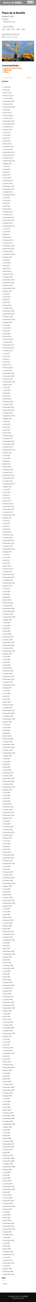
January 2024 (8, 149)
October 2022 (8, 192)
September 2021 (9, 226)
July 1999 (6, 909)
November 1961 (8, 1274)
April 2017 (6, 362)
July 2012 (6, 521)
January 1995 (7, 982)
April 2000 (6, 892)
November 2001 (8, 858)
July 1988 (6, 1130)
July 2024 (6, 132)
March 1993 (7, 1019)
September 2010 (9, 583)
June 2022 (7, 200)
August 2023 (7, 164)
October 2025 (8, 104)
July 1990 (6, 1073)
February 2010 (8, 603)
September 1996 (9, 954)
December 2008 (8, 642)
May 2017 (6, 359)
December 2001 (8, 855)
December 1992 (8, 1028)
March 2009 (7, 634)
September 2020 (9, 254)
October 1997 (8, 937)
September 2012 (9, 515)
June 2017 (6, 356)
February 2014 (8, 470)
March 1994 (7, 994)
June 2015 (6, 424)
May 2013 (6, 495)
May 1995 (6, 974)
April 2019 (6, 302)
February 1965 (8, 1271)
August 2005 (7, 756)
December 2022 (8, 186)
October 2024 (8, 127)
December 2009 (8, 608)
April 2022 (6, 206)
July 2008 (6, 657)
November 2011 (8, 543)
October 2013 (8, 481)
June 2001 (6, 866)
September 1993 (9, 1008)
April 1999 (6, 914)
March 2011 (7, 566)
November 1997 (8, 934)
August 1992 (7, 1036)
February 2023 (8, 181)
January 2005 (7, 776)
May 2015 (6, 427)
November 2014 (8, 444)
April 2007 (6, 699)
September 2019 (9, 288)
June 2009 (7, 625)
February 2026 (8, 96)
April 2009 (6, 631)
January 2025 (7, 118)
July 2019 (6, 294)
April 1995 (6, 977)
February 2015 (8, 436)
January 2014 (7, 472)
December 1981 (8, 1240)
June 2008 (7, 659)
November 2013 (8, 478)
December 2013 (8, 475)
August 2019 (7, 291)
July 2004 (6, 793)
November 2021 (8, 220)
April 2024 (6, 141)
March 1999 (7, 917)
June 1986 (6, 1172)
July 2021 (6, 229)
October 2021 (8, 223)
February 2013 (8, 504)
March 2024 (7, 144)
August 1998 (7, 926)
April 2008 (6, 665)
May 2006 (6, 730)
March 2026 (7, 93)
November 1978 (8, 1263)
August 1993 (7, 1011)
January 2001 (7, 875)
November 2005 (8, 747)
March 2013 (7, 501)
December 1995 (8, 968)
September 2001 (9, 863)
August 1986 (7, 1169)
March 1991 (7, 1062)
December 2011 (8, 540)
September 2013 (9, 484)
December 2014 (8, 441)
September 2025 (9, 107)
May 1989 (6, 1104)
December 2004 (8, 778)
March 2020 (7, 271)
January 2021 (7, 243)
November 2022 (8, 189)
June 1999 (6, 912)
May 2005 (6, 764)
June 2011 (6, 557)
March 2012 (7, 532)
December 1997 (8, 931)
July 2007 (6, 691)
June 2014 (6, 458)
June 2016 (6, 390)
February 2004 (8, 807)
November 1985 (8, 1186)
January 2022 (8, 215)
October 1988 (8, 1121)
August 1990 (7, 1070)
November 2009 (8, 611)
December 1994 (8, 985)
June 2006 (7, 727)
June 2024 (7, 135)
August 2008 (7, 654)
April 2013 (6, 498)
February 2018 (8, 339)
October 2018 (8, 317)
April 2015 (6, 430)
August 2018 (7, 322)
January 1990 (7, 1084)
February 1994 (8, 997)
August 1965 (7, 1269)
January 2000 (8, 897)
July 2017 (6, 353)
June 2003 (6, 824)
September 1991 (9, 1053)
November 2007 (8, 679)
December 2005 (8, 744)
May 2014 (6, 461)
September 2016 (9, 382)
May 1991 (6, 1056)
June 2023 (6, 169)
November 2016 (8, 376)
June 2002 (7, 844)
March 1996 (7, 963)
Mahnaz (6, 72)
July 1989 (6, 1099)
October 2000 (8, 880)
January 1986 (7, 1184)
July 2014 (6, 455)
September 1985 (9, 1189)
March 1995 (7, 980)
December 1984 (8, 1201)
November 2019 (8, 283)
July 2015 (6, 421)
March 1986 (7, 1181)
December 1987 (8, 1144)
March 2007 (7, 702)
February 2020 (8, 274)
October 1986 (8, 1164)
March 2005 (7, 770)
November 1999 (8, 900)
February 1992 (8, 1048)
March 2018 (7, 336)
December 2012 (8, 506)
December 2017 (8, 345)
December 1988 (8, 1116)
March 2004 (7, 804)
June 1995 (6, 971)
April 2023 (6, 175)
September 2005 (9, 753)
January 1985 (7, 1198)
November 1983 (8, 1226)
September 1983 (9, 1229)
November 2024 (8, 124)
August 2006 (7, 722)
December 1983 (8, 1223)
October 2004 (8, 784)
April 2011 (6, 563)
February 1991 (8, 1065)
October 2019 (8, 285)
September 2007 (9, 685)
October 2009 (8, 614)
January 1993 (7, 1025)
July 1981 (6, 1243)
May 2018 (6, 331)
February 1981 (8, 1252)
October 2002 (8, 835)
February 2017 (8, 368)
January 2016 (7, 404)
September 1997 (9, 940)
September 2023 (9, 161)
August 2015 (7, 419)
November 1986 (8, 1161)
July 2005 (6, 759)
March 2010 (7, 600)
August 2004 (7, 790)
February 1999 (8, 920)
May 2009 (6, 628)
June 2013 (6, 492)
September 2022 (9, 195)
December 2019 (8, 280)
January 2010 (7, 606)
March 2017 (7, 365)
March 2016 (7, 399)
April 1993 (6, 1016)
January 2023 (7, 183)
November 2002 (8, 832)
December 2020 (8, 246)
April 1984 (6, 1218)
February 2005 (8, 773)
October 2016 (8, 379)
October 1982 (8, 1235)
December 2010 (8, 574)
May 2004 (6, 798)
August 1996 (7, 957)
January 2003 (7, 829)
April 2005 (6, 767)
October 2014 (8, 447)
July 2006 (6, 725)
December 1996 (8, 951)
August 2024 (7, 130)
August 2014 (7, 453)
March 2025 (7, 113)
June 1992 (6, 1042)
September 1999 (9, 903)
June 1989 (6, 1101)
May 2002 (6, 846)
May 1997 (6, 946)
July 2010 (6, 589)
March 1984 (7, 1220)
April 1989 (6, 1107)
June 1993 (6, 1014)
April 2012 (6, 529)
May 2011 (6, 560)
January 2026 (8, 98)
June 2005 (6, 761)
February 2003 (8, 827)
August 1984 (7, 1209)
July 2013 (6, 489)
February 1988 (8, 1141)
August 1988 (7, 1127)
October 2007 (8, 682)
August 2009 (7, 620)
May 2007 (6, 696)
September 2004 (9, 787)
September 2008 (9, 651)
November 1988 (8, 1118)
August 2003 (7, 818)
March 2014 (7, 467)
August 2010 (7, 586)
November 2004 (8, 781)
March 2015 (7, 433)
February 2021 (8, 240)
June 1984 (6, 1215)
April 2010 (6, 597)
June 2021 (6, 232)
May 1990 (6, 1076)
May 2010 (6, 594)
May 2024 (6, 138)
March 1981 (7, 1249)
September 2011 (9, 549)
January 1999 (7, 923)
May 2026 (6, 90)
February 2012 (8, 535)
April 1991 (6, 1059)
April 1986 (6, 1178)
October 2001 (8, 861)
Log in (5, 1284)
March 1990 (7, 1082)
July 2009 (6, 623)
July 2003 (6, 821)
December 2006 (8, 710)
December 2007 (8, 676)
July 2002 (6, 841)
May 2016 (6, 393)
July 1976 (6, 1266)
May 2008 (6, 662)
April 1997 (6, 948)
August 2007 (7, 688)
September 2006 (9, 719)
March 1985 (7, 1195)
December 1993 (8, 1002)
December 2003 (8, 812)
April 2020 (6, 268)
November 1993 (8, 1005)
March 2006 (7, 736)
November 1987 (8, 1147)
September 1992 (9, 1033)
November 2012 (8, 509)
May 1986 (6, 1175)
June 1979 (6, 1257)
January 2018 (7, 342)
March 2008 (7, 668)
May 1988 (6, 1135)
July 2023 (6, 166)
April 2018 (6, 334)
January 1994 (7, 999)
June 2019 (6, 297)
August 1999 (7, 906)
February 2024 (8, 147)
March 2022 (7, 209)
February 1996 (8, 965)
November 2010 (8, 577)
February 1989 (8, 1113)
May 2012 (6, 526)
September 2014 (9, 450)
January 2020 (8, 277)
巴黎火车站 (7, 70)
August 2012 (7, 518)
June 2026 (7, 87)
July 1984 (6, 1212)
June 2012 (6, 523)
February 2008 (8, 671)
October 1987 (8, 1150)
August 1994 (7, 991)
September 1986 (9, 1167)
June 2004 (7, 795)
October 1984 (8, 1203)
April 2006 (6, 733)
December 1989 (8, 1087)
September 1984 (9, 1206)
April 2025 (6, 110)
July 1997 (6, 943)
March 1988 (7, 1138)
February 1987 (8, 1155)
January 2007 (8, 708)
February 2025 (8, 115)
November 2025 (8, 101)
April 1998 (6, 929)
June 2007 (7, 693)
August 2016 (7, 385)
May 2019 (6, 300)
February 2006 (8, 739)
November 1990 (8, 1067)
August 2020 (7, 257)
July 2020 (6, 260)
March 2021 (7, 237)
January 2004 (8, 810)
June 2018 (6, 328)
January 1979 (7, 1260)
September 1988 (9, 1124)
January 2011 (7, 572)
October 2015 (8, 413)
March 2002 (7, 852)
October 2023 (8, 158)
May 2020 (6, 266)
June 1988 (6, 1133)
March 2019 (7, 305)
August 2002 (7, 838)
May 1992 (6, 1045)
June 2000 (7, 889)
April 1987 (6, 1152)
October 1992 (8, 1031)
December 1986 (8, 1158)
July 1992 (6, 1039)
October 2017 (8, 351)
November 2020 (8, 249)
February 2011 (8, 569)
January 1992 (7, 1050)
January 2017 (7, 370)
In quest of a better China (12, 68)
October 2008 (8, 648)
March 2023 (7, 178)
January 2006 (8, 742)
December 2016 (8, 373)
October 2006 (8, 716)
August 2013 (7, 487)
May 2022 (6, 203)
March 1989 (7, 1110)
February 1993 (8, 1022)
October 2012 (8, 512)
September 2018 (9, 319)
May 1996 (6, 960)
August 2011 (7, 552)
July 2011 (6, 555)
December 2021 (8, 217)
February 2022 (8, 212)
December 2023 (8, 152)
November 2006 (8, 713)
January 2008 (8, 674)
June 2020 (7, 263)
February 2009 (8, 637)
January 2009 (8, 640)
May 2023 (6, 172)
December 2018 (8, 311)
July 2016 (6, 387)
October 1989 (8, 1093)
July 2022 (6, 198)
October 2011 (8, 546)
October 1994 (8, 988)
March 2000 (7, 895)
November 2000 (8, 878)
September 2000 (9, 883)
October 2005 (8, 750)
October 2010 (8, 580)
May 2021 (6, 234)
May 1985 (6, 1192)
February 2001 (8, 872)
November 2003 (8, 815)
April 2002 (6, 849)
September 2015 (9, 416)
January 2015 (7, 438)
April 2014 (6, 464)
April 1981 (6, 1246)
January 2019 (7, 308)
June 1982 (6, 1237)
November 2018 (8, 314)
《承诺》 (30, 78)
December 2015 (8, 407)
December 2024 (8, 121)
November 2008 (8, 645)
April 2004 (6, 801)
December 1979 (8, 1254)
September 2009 (9, 617)
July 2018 (6, 325)
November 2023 (8, 155)
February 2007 (8, 705)
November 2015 (8, 410)
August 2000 (7, 886)
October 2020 (8, 251)
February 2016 (8, 402)
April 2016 (6, 396)
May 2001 (6, 869)
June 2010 (6, 591)
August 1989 (7, 1096)
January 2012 (7, 538)
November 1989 (8, 1090)
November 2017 (8, 348)
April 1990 (6, 1079)
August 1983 (7, 1232)
